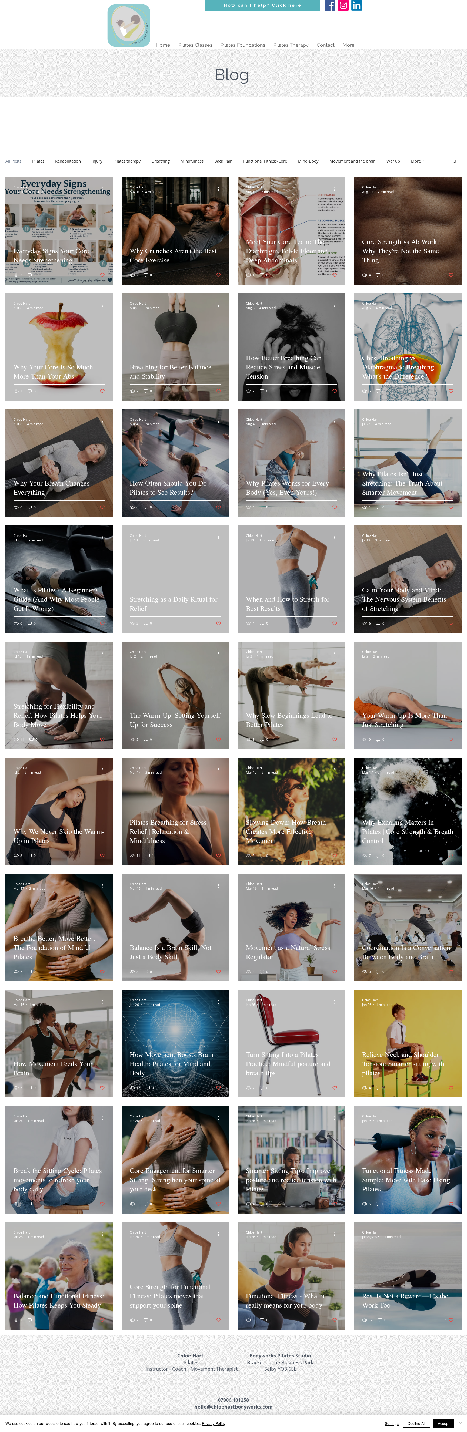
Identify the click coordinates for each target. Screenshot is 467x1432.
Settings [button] (392, 1423)
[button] (454, 161)
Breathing (161, 161)
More (416, 161)
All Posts (13, 161)
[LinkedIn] (356, 5)
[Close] (460, 1423)
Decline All (416, 1423)
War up (393, 161)
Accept (443, 1423)
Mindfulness (192, 161)
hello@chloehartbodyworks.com (233, 1406)
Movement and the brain (352, 161)
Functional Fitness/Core (265, 161)
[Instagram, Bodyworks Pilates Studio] (343, 5)
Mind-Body (308, 161)
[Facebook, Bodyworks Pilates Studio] (330, 5)
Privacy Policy (213, 1423)
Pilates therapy (127, 161)
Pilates (38, 161)
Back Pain (223, 161)
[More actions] (104, 189)
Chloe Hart (190, 1355)
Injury (97, 161)
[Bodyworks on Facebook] (318, 1391)
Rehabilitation (68, 161)
